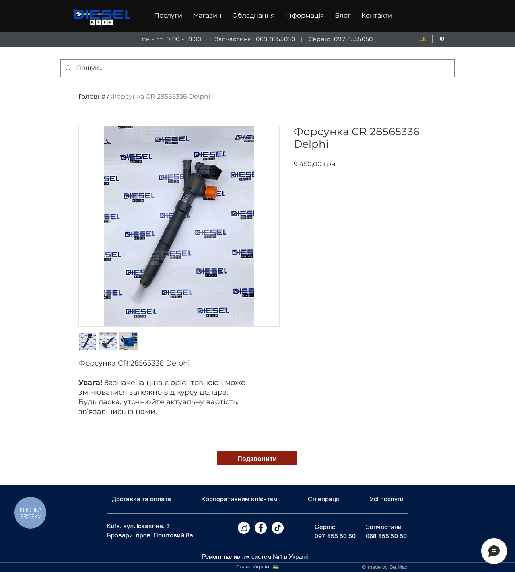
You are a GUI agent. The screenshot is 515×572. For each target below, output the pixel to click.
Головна (91, 96)
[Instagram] (244, 528)
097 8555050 (353, 39)
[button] (168, 15)
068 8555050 (275, 39)
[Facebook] (261, 528)
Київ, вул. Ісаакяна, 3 (138, 526)
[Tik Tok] (278, 528)
